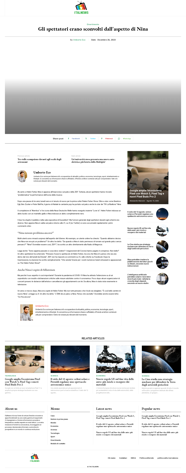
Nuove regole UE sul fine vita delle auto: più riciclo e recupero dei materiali (139, 230)
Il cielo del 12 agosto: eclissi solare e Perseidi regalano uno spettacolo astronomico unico (140, 214)
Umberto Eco (79, 40)
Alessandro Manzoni (137, 201)
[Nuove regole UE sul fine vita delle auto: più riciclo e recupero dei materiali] (162, 230)
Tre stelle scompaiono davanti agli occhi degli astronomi (39, 160)
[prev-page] (159, 155)
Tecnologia (10, 376)
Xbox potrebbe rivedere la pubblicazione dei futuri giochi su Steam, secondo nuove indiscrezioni (140, 263)
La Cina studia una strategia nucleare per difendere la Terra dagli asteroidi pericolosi (140, 246)
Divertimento (93, 24)
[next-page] (164, 155)
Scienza (54, 376)
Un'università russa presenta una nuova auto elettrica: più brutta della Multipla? (92, 160)
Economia (100, 376)
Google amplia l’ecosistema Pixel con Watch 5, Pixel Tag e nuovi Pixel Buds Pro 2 (147, 193)
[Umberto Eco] (24, 176)
